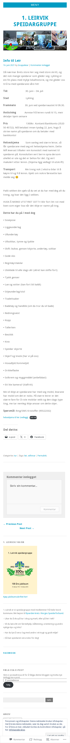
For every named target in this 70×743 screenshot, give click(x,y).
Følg (8, 685)
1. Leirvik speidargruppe (35, 21)
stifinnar (31, 456)
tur (15, 456)
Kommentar (50, 509)
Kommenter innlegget (40, 65)
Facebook (9, 653)
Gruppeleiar (23, 65)
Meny (35, 5)
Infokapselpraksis (17, 730)
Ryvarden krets (32, 613)
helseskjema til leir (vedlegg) (15, 417)
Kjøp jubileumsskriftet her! (15, 597)
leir (25, 456)
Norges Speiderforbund (52, 613)
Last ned (33, 417)
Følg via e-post (13, 670)
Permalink (42, 456)
